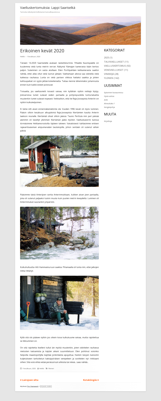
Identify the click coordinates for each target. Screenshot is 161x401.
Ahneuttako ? (109, 103)
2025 (106, 57)
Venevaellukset (113, 69)
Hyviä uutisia (109, 96)
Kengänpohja (109, 107)
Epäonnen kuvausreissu (113, 92)
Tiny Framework (32, 386)
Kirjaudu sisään (46, 386)
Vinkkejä (109, 73)
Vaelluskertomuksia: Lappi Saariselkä (47, 7)
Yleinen (51, 368)
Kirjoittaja (108, 121)
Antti (106, 100)
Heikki (22, 56)
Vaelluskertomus (115, 65)
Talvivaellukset (114, 61)
